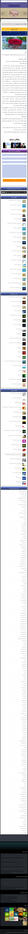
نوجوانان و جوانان (24, 815)
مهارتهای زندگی (24, 800)
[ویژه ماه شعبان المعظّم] (24, 478)
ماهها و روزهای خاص (23, 773)
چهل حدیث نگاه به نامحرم (18, 468)
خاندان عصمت (24, 640)
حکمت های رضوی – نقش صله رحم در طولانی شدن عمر (14, 200)
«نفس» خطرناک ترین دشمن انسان (17, 449)
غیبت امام (25, 736)
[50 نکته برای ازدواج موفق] (24, 427)
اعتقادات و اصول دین (23, 534)
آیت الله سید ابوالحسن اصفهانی (22, 498)
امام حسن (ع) (24, 542)
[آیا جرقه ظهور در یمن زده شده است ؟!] (24, 473)
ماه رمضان (25, 768)
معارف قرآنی (24, 792)
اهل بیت (25, 574)
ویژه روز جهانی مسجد (18, 328)
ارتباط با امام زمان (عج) (23, 517)
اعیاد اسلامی (24, 538)
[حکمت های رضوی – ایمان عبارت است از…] (24, 261)
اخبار (25, 508)
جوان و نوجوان (24, 602)
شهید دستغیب (24, 704)
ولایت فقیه (25, 822)
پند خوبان (25, 587)
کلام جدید (25, 758)
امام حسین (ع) (24, 547)
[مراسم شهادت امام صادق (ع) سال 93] (24, 417)
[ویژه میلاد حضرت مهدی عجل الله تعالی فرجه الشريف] (24, 380)
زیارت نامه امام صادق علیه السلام (17, 412)
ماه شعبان (25, 770)
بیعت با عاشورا (19, 351)
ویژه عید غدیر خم (19, 356)
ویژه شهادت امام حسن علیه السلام (17, 319)
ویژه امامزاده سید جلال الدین (22, 826)
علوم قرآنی (25, 728)
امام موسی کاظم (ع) (23, 564)
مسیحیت (25, 790)
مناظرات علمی (24, 796)
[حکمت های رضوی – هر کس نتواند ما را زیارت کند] (24, 233)
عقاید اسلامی (24, 721)
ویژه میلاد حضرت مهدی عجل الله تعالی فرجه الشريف (15, 379)
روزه (25, 672)
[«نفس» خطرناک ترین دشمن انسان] (24, 450)
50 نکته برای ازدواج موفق (18, 425)
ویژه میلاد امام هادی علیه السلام (17, 365)
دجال (25, 660)
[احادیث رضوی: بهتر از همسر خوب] (24, 279)
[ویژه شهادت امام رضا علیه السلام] (24, 325)
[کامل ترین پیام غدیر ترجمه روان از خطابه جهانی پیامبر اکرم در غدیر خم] (24, 362)
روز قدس (25, 668)
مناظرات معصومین (24, 798)
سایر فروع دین (24, 683)
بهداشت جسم (24, 576)
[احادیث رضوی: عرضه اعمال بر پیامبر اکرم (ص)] (24, 270)
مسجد (25, 785)
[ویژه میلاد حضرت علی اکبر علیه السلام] (24, 385)
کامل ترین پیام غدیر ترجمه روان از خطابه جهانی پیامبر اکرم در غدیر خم (12, 361)
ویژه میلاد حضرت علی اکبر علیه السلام (16, 383)
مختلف (25, 777)
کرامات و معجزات (24, 753)
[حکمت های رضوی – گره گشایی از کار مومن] (16, 145)
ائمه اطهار (25, 502)
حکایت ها (25, 630)
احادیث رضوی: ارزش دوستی (18, 264)
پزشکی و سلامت (24, 585)
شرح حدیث (25, 698)
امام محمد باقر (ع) (24, 559)
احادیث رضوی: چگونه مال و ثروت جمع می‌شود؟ (15, 287)
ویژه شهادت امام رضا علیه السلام (17, 324)
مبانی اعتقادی (24, 775)
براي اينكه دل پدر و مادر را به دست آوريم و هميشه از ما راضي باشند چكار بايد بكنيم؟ (11, 407)
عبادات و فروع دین (24, 719)
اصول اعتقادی (24, 530)
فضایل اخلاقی (24, 738)
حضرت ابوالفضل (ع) (24, 613)
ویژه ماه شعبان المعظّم (18, 477)
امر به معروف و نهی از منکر (23, 566)
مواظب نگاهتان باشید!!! (18, 481)
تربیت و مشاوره (24, 594)
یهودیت (25, 832)
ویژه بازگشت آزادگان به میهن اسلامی (16, 306)
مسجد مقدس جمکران (23, 787)
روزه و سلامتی (24, 675)
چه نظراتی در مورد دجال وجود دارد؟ (17, 440)
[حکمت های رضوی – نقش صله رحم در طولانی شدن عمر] (24, 145)
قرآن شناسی (25, 749)
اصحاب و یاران (24, 527)
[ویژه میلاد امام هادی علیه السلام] (24, 366)
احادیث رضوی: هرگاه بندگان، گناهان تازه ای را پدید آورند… (14, 282)
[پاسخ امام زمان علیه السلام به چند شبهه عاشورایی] (24, 343)
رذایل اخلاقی (24, 664)
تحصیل (25, 589)
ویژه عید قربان (19, 370)
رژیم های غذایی (24, 666)
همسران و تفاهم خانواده (23, 817)
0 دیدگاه (24, 34)
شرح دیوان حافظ (24, 700)
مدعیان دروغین (24, 779)
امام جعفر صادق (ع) (24, 540)
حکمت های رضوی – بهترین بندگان (17, 241)
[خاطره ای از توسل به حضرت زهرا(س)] (24, 399)
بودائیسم (25, 583)
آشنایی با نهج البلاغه (23, 493)
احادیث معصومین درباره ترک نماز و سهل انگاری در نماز (14, 435)
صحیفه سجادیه (24, 711)
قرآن (25, 747)
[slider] (3, 192)
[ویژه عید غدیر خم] (24, 357)
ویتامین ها (25, 824)
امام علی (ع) (24, 555)
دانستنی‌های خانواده (24, 657)
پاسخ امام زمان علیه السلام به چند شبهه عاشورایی (15, 342)
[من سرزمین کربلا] (24, 348)
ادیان (25, 515)
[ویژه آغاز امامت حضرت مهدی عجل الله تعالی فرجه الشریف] (24, 297)
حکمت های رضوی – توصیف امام (17, 237)
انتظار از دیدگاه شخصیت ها (23, 572)
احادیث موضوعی (24, 506)
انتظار (25, 570)
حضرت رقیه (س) (24, 617)
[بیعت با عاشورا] (24, 353)
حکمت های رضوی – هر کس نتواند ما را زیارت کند (15, 232)
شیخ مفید (25, 706)
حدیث (21, 24)
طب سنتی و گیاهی (24, 713)
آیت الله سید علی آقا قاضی (23, 500)
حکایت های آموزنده (24, 632)
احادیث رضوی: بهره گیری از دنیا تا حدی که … (15, 273)
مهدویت (25, 802)
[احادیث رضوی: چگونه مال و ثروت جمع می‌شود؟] (24, 288)
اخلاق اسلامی (24, 510)
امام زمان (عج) (24, 551)
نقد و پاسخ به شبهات (23, 811)
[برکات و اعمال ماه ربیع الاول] (24, 311)
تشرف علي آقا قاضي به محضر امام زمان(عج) (15, 458)
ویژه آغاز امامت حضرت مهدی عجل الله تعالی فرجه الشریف (14, 296)
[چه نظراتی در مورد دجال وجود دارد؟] (24, 441)
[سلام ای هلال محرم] (24, 334)
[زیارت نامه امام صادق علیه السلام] (24, 413)
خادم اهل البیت (23, 32)
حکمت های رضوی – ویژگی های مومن (16, 250)
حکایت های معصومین (23, 636)
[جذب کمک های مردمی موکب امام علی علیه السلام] (24, 422)
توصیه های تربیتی (24, 600)
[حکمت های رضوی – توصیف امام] (24, 238)
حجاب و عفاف (24, 606)
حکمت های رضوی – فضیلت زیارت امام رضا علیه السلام (14, 223)
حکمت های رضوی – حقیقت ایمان (17, 255)
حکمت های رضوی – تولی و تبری (17, 227)
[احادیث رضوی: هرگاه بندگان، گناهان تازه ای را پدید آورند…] (24, 284)
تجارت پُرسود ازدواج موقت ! (18, 402)
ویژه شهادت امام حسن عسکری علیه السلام (16, 301)
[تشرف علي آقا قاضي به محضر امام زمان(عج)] (24, 460)
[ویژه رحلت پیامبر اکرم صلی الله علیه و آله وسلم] (24, 316)
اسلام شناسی (24, 525)
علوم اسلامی (24, 726)
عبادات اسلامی (24, 717)
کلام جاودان (24, 756)
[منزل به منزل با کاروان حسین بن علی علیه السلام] (24, 339)
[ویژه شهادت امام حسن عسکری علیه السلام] (24, 302)
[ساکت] (6, 192)
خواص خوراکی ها (24, 649)
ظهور (25, 715)
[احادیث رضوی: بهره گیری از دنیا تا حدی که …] (24, 274)
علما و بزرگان (24, 724)
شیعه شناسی (24, 709)
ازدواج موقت (25, 523)
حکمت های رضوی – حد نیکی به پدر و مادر (16, 209)
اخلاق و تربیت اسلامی (23, 513)
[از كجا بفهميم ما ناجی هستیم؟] (24, 219)
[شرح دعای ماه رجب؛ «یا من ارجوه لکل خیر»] (24, 215)
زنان (25, 679)
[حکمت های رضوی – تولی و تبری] (24, 229)
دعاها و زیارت (24, 662)
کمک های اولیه (24, 760)
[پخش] (25, 192)
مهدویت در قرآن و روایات (23, 805)
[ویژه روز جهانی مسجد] (24, 330)
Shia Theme (26, 930)
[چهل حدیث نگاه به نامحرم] (24, 469)
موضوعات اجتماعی (24, 809)
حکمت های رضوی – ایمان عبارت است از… (16, 259)
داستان (25, 655)
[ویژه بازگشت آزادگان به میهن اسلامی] (24, 307)
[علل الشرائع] (14, 43)
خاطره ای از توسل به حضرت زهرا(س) (16, 397)
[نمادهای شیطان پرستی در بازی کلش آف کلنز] (24, 394)
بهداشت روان (24, 579)
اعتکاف (25, 536)
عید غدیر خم (24, 730)
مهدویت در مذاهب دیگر (23, 807)
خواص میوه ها (24, 653)
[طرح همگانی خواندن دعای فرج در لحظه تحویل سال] (24, 464)
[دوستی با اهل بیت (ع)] (24, 247)
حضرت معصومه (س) (23, 628)
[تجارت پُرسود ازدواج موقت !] (24, 403)
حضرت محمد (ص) (24, 625)
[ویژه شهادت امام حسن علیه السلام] (24, 320)
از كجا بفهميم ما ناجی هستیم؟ (17, 218)
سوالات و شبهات (24, 687)
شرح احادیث (25, 696)
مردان (25, 783)
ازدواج (25, 519)
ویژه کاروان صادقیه (24, 828)
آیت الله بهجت (24, 495)
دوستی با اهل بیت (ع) (18, 246)
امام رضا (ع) (24, 549)
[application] (14, 192)
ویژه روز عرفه (19, 374)
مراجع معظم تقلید (24, 781)
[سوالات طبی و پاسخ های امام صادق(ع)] (24, 445)
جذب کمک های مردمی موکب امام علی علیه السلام (15, 421)
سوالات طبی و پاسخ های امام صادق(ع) (16, 444)
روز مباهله (25, 670)
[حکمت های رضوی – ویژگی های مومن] (24, 251)
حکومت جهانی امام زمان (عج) (22, 638)
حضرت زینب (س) (24, 619)
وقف (25, 819)
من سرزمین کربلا (19, 347)
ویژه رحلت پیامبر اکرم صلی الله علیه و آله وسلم (15, 315)
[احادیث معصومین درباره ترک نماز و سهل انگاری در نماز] (24, 436)
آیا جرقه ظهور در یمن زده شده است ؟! (16, 472)
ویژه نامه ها (25, 830)
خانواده (25, 643)
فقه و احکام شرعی (24, 745)
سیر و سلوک (24, 689)
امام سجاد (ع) (24, 553)
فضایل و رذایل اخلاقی (23, 741)
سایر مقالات (25, 685)
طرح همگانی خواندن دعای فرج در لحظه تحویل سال (15, 463)
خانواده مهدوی (24, 647)
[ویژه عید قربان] (24, 371)
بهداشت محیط (24, 581)
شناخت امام (25, 702)
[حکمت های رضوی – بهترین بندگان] (24, 242)
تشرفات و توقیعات (24, 596)
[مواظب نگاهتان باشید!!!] (24, 482)
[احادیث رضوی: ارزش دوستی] (24, 265)
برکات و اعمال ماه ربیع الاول (17, 310)
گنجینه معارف (24, 764)
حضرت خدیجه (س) (24, 615)
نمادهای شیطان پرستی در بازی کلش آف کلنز (15, 393)
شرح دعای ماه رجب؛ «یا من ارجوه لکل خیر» (16, 214)
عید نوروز (25, 734)
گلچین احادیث (24, 762)
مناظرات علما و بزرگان (23, 794)
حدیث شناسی (14, 32)
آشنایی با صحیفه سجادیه (23, 491)
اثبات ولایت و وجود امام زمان (22, 504)
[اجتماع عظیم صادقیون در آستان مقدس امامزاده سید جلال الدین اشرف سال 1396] (24, 431)
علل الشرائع (14, 29)
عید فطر (25, 732)
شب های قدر (24, 692)
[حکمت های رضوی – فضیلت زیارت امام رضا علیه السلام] (24, 224)
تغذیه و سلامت (24, 598)
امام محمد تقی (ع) (24, 562)
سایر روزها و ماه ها (24, 681)
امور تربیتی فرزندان (24, 568)
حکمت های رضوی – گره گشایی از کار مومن (15, 204)
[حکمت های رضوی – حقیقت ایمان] (24, 256)
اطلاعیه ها (25, 532)
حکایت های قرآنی (24, 634)
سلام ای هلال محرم (18, 333)
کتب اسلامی (24, 751)
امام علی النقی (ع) (24, 557)
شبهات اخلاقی (24, 694)
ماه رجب (25, 766)
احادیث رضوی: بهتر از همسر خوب (17, 278)
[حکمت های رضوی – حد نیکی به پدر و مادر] (8, 145)
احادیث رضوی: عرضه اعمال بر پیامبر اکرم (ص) (15, 269)
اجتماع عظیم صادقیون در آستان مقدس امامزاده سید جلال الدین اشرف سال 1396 (12, 431)
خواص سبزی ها (24, 651)
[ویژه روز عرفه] (24, 375)
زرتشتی (25, 677)
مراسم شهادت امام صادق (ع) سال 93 (16, 416)
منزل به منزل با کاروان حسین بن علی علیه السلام (15, 338)
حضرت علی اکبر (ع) (24, 621)
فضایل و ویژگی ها (24, 743)
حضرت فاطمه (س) (24, 623)
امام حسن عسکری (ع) (23, 545)
